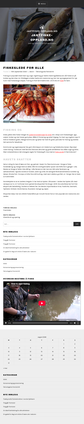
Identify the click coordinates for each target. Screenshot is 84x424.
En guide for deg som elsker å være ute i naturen (19, 251)
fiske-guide (59, 152)
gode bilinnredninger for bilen (40, 135)
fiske (62, 81)
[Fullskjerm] (78, 323)
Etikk (5, 263)
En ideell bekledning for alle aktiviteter (16, 248)
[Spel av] (6, 323)
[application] (42, 303)
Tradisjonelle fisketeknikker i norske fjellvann (19, 236)
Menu (43, 4)
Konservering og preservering (13, 267)
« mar (5, 368)
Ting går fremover (9, 240)
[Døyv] (75, 323)
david (32, 72)
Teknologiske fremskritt (45, 72)
